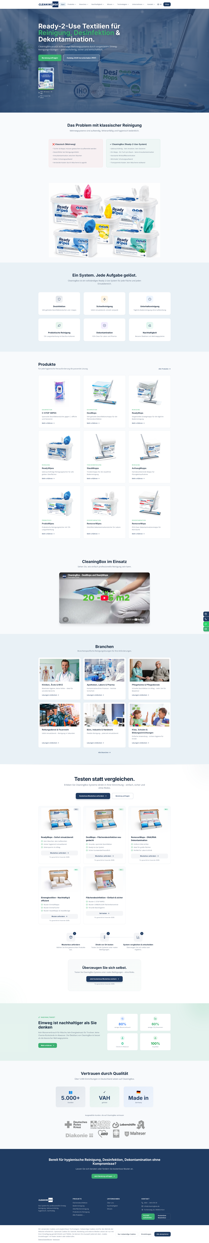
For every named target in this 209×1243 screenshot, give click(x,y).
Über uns (110, 1203)
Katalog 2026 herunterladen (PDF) (81, 58)
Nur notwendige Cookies (127, 1234)
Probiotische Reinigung (81, 1212)
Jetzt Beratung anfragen (103, 1176)
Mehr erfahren (46, 1045)
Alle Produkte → (79, 1215)
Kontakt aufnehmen (147, 1216)
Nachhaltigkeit (96, 4)
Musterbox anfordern (58, 853)
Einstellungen (146, 1234)
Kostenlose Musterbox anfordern (91, 796)
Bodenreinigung (78, 1206)
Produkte (71, 4)
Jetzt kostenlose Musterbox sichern (103, 979)
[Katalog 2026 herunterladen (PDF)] (46, 78)
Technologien (122, 4)
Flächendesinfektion (80, 1203)
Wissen (109, 4)
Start (63, 4)
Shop (167, 4)
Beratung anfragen (50, 58)
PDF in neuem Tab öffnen (45, 97)
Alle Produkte (164, 369)
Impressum (56, 1239)
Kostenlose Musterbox (162, 1216)
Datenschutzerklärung (45, 1239)
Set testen (103, 913)
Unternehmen (137, 4)
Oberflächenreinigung (81, 1209)
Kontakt (150, 4)
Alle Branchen (103, 752)
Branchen (82, 4)
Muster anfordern (58, 916)
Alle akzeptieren (163, 1234)
